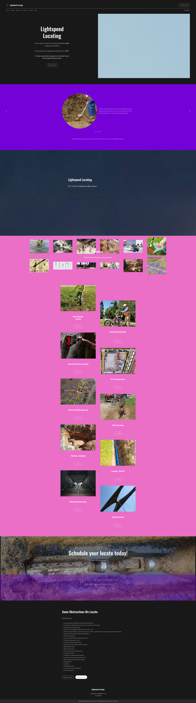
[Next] (189, 111)
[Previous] (6, 111)
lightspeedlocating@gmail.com (98, 693)
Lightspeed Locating (16, 5)
